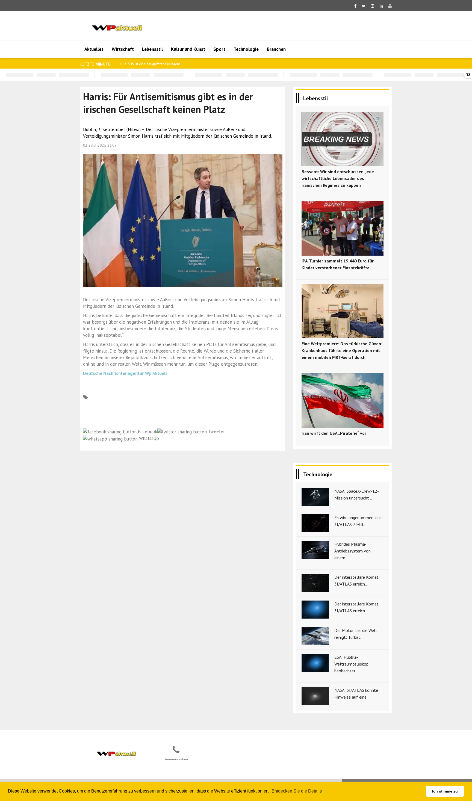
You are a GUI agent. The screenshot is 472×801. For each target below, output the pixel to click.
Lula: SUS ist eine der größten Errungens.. (151, 64)
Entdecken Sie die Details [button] (297, 791)
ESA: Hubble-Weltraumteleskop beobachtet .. (351, 663)
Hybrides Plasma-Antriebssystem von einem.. (352, 550)
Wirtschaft (123, 49)
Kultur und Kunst (188, 49)
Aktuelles (94, 49)
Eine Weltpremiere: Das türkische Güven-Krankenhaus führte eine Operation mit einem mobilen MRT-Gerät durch (342, 350)
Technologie (246, 49)
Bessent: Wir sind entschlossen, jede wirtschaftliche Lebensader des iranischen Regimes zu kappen (338, 178)
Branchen (276, 49)
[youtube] (390, 6)
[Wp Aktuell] (116, 753)
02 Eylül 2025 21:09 (100, 145)
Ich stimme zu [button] (445, 791)
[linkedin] (381, 6)
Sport (219, 49)
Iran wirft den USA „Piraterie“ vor (334, 433)
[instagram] (372, 6)
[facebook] (355, 6)
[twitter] (363, 6)
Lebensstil (152, 49)
